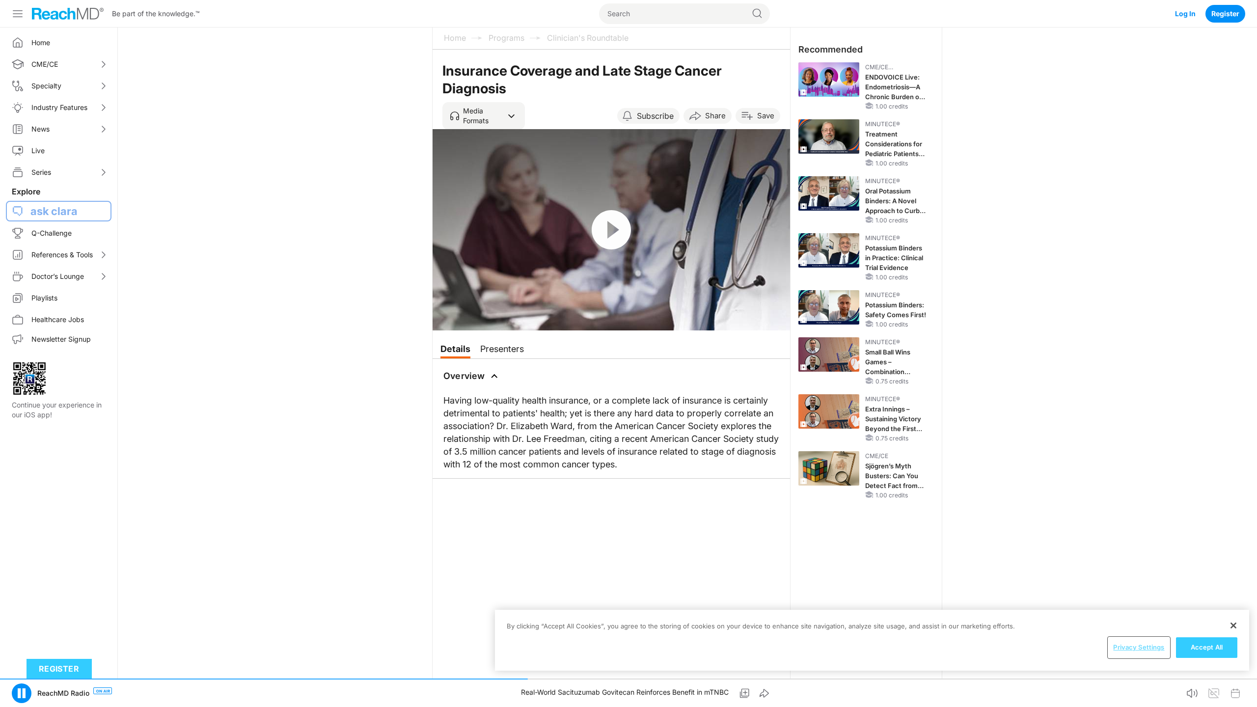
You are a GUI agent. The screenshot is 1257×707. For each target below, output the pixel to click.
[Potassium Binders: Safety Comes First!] (828, 307)
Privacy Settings (1138, 647)
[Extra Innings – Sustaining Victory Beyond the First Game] (828, 411)
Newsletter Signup (61, 339)
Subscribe (655, 116)
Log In (1185, 13)
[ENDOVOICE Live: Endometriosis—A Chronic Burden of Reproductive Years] (828, 79)
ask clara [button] (54, 211)
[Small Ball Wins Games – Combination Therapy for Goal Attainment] (828, 354)
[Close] (1233, 625)
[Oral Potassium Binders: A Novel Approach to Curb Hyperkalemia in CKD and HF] (828, 193)
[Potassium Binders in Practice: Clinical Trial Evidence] (828, 250)
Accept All (1207, 647)
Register (1225, 13)
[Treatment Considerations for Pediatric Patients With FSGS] (828, 136)
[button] (483, 116)
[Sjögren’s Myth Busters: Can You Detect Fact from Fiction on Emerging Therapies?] (828, 468)
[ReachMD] (67, 14)
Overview (464, 376)
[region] (872, 640)
